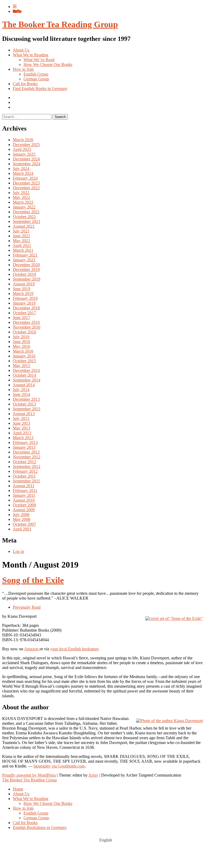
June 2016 (21, 341)
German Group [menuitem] (36, 818)
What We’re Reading (30, 55)
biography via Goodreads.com (59, 766)
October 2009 (24, 505)
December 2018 (26, 308)
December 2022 (26, 188)
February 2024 (25, 178)
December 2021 (26, 212)
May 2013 (21, 428)
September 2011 (26, 481)
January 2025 (24, 154)
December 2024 (26, 159)
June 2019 (21, 288)
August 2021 (24, 226)
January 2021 (24, 260)
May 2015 (21, 365)
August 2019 (24, 284)
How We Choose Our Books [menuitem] (47, 803)
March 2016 (23, 351)
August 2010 (24, 500)
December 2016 (26, 322)
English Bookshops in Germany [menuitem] (40, 827)
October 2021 (24, 216)
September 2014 (26, 380)
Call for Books (25, 83)
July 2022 (21, 192)
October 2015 (24, 361)
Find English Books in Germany (40, 88)
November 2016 (26, 327)
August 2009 (24, 509)
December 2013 (26, 399)
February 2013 (25, 442)
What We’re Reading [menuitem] (30, 798)
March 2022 (23, 202)
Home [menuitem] (18, 789)
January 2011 (24, 495)
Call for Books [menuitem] (25, 822)
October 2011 (24, 476)
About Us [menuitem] (21, 794)
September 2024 (26, 164)
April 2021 (22, 245)
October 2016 (24, 332)
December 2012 (26, 452)
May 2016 (21, 346)
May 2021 (21, 240)
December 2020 (26, 264)
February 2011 (25, 490)
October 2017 (24, 312)
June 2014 (21, 394)
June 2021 (21, 236)
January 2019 (24, 303)
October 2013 (24, 404)
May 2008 (21, 519)
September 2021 (26, 221)
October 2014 (24, 375)
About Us (21, 50)
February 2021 (25, 255)
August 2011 (23, 485)
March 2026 (23, 139)
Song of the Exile (33, 580)
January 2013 (24, 447)
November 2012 (26, 457)
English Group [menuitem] (35, 813)
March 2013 (23, 437)
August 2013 (24, 413)
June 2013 (21, 423)
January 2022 (24, 207)
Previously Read (27, 607)
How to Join (23, 69)
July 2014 (21, 389)
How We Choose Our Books (47, 64)
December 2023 (26, 183)
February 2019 (25, 298)
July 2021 (21, 231)
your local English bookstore (74, 649)
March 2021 (23, 250)
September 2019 (26, 279)
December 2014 (26, 370)
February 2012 (25, 471)
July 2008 (21, 514)
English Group (35, 74)
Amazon (32, 649)
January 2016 (24, 356)
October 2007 (24, 524)
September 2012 (26, 466)
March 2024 (23, 173)
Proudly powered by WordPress (29, 775)
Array (93, 775)
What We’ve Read (38, 59)
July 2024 (21, 168)
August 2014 (24, 385)
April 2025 (22, 149)
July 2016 (21, 336)
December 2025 (26, 144)
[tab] (15, 6)
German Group (36, 79)
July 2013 (21, 418)
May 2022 (21, 197)
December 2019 (26, 269)
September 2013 (26, 409)
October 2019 (24, 274)
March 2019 (23, 293)
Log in (18, 551)
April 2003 (22, 529)
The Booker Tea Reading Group (60, 24)
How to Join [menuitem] (23, 808)
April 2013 (22, 433)
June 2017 (21, 317)
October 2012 (24, 461)
